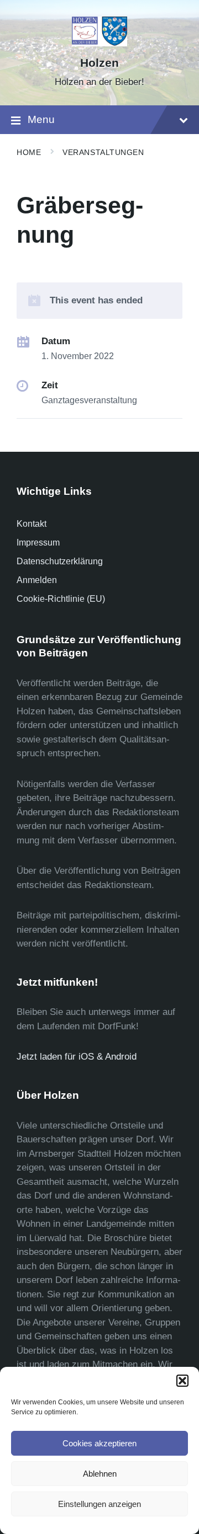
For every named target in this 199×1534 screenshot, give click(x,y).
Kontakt (31, 523)
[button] (182, 1380)
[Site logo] (100, 43)
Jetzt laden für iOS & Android (77, 1056)
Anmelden (37, 580)
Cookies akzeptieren (99, 1443)
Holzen (99, 63)
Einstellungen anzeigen (99, 1504)
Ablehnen (100, 1473)
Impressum (38, 542)
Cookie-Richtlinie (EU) (61, 598)
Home (29, 152)
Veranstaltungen (103, 152)
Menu (41, 119)
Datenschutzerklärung (60, 561)
